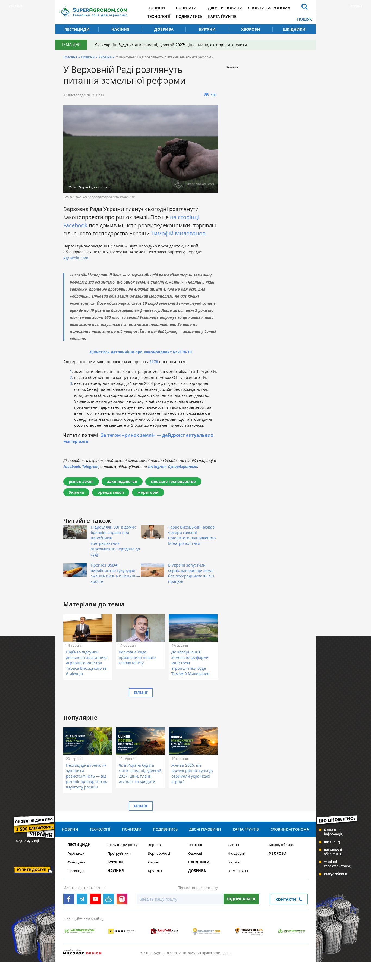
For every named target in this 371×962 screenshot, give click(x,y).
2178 (153, 361)
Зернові (154, 844)
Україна (105, 57)
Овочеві (195, 853)
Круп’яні (155, 871)
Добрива (164, 29)
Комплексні (238, 871)
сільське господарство (173, 481)
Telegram (90, 466)
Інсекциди (75, 871)
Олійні (153, 862)
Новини (156, 7)
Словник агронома (269, 7)
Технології (158, 16)
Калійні (234, 862)
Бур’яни (207, 29)
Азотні (233, 844)
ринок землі (81, 481)
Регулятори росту (122, 844)
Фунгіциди (76, 862)
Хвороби (250, 29)
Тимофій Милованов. (179, 233)
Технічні (195, 844)
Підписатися (241, 898)
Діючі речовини (225, 7)
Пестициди (77, 29)
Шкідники (294, 29)
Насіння (120, 29)
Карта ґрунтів (222, 16)
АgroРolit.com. (76, 257)
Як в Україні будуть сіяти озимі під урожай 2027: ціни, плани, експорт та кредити (171, 44)
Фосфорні (236, 853)
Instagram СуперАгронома (172, 466)
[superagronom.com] (93, 12)
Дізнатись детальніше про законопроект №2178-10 (141, 351)
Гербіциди (75, 853)
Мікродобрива (281, 844)
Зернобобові (159, 853)
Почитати (186, 7)
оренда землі (111, 492)
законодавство (122, 481)
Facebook (71, 466)
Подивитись (189, 16)
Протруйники (119, 853)
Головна (70, 57)
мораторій (148, 492)
